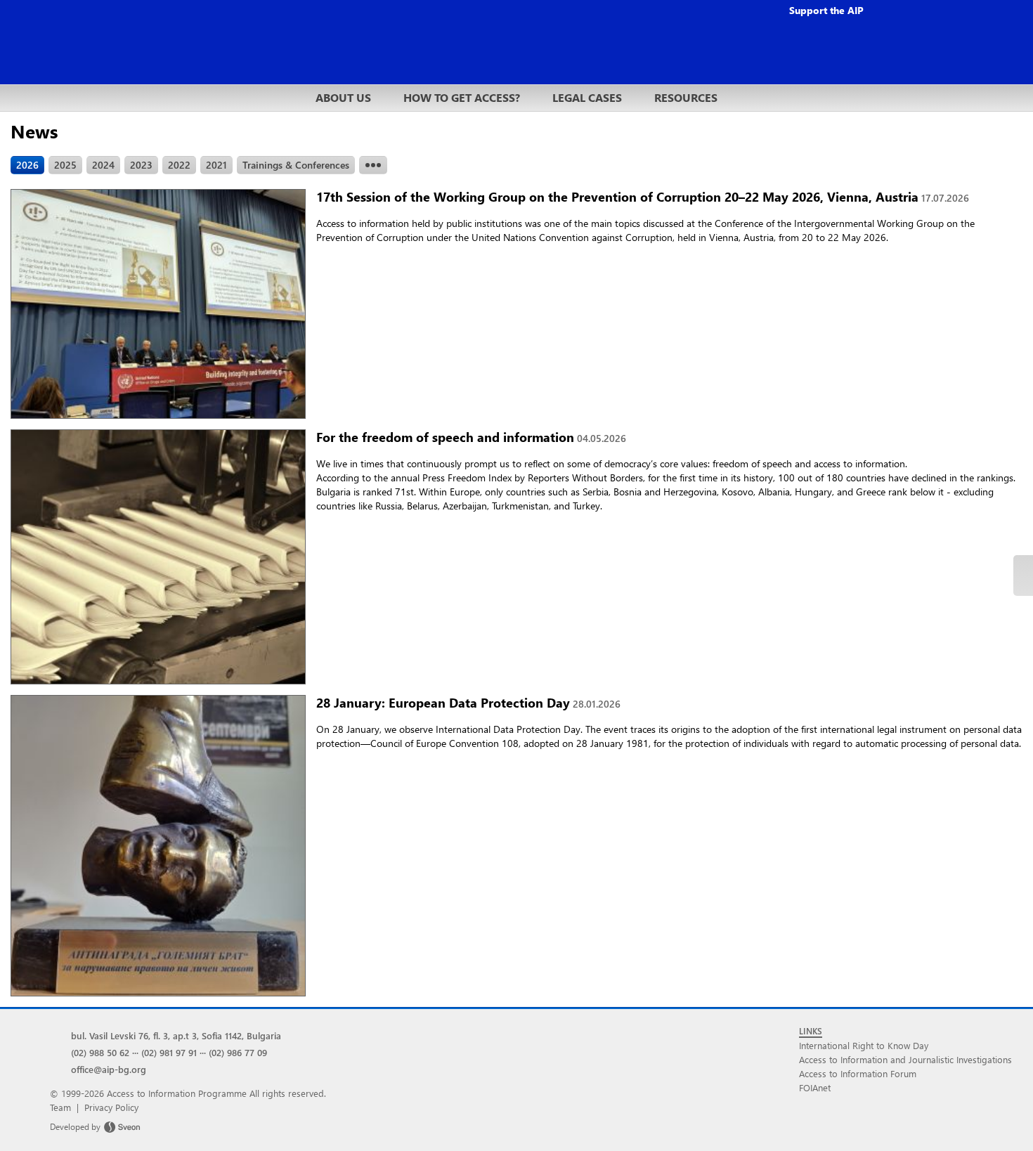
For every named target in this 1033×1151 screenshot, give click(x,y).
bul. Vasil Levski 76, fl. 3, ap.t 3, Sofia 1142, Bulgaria (176, 1035)
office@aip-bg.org (108, 1069)
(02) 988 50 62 (100, 1052)
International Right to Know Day (863, 1045)
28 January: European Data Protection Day (468, 702)
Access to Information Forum (857, 1073)
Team (60, 1107)
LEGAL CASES (587, 97)
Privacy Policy (111, 1107)
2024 (103, 164)
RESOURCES (685, 97)
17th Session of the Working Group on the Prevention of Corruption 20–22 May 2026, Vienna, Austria (642, 196)
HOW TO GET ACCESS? (461, 97)
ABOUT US (343, 97)
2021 (216, 164)
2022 (179, 164)
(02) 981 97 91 (169, 1052)
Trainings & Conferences (295, 164)
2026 (27, 164)
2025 (65, 164)
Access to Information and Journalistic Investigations (905, 1059)
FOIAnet (815, 1087)
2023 (141, 164)
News (34, 130)
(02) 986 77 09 (238, 1052)
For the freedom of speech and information (471, 437)
